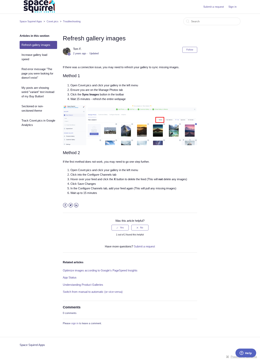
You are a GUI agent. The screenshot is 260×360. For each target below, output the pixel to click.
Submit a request (213, 6)
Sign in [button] (232, 6)
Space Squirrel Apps (31, 21)
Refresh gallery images (36, 44)
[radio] (120, 227)
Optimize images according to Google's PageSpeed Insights (100, 270)
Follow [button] (189, 49)
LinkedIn (76, 205)
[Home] (39, 12)
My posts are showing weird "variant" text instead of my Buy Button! (38, 92)
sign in (74, 323)
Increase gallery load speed (34, 57)
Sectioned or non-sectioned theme (32, 108)
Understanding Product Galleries (83, 284)
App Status (70, 277)
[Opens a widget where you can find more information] (245, 353)
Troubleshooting (72, 21)
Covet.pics (52, 21)
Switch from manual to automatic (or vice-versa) (93, 291)
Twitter (70, 205)
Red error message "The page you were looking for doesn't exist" (37, 73)
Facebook (65, 205)
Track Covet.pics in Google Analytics (38, 122)
